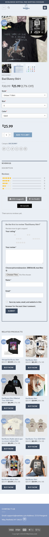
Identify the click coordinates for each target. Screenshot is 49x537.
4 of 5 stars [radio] (27, 239)
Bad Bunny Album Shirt (10, 479)
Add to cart (22, 135)
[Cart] (45, 8)
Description (7, 168)
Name (8, 280)
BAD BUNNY (6, 75)
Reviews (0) (6, 163)
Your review (11, 247)
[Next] (43, 39)
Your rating (11, 231)
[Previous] (6, 39)
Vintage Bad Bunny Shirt (10, 360)
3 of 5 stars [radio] (11, 239)
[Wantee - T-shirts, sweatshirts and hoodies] (26, 7)
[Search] (9, 7)
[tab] (24, 163)
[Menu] (4, 8)
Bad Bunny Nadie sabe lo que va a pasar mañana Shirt (12, 440)
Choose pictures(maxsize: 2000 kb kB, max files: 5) (24, 269)
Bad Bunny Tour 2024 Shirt (35, 439)
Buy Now (8, 367)
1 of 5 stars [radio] (9, 235)
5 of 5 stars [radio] (11, 242)
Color (4, 111)
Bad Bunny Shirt (31, 360)
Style (4, 91)
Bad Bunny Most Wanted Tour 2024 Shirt (11, 399)
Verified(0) (35, 199)
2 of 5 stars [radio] (22, 235)
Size (4, 101)
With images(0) (18, 199)
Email (8, 291)
